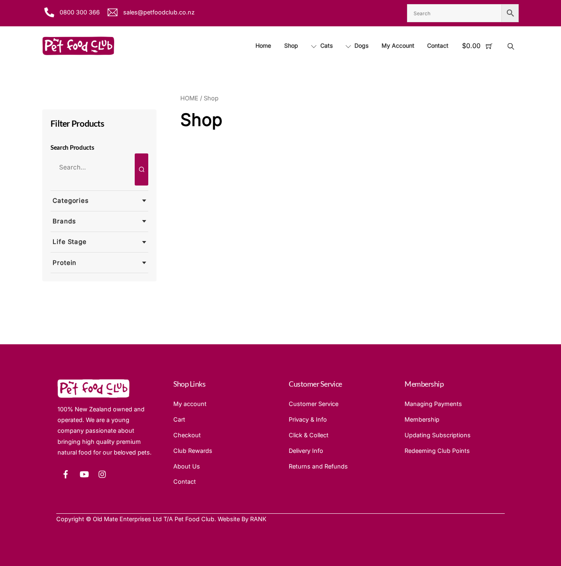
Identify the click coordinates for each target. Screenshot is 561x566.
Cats (326, 45)
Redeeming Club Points (437, 450)
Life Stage (70, 242)
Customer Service (313, 403)
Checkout (187, 434)
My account (190, 403)
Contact (437, 45)
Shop (291, 45)
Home (263, 45)
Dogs (360, 45)
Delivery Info (306, 450)
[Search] (141, 169)
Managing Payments (433, 403)
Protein (64, 263)
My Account (398, 45)
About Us (186, 466)
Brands (64, 221)
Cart (179, 419)
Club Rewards (192, 450)
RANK (258, 518)
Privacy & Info (308, 419)
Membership (422, 419)
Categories (71, 200)
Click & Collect (309, 434)
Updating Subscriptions (438, 434)
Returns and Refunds (318, 466)
